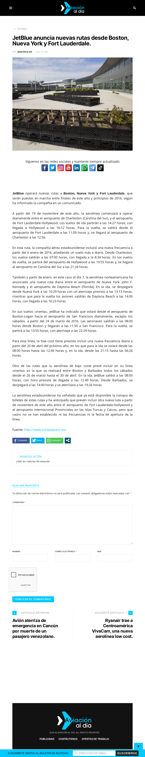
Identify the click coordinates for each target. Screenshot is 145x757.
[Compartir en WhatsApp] (54, 440)
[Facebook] (44, 167)
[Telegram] (92, 167)
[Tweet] (38, 440)
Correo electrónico (66, 551)
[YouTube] (68, 167)
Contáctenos (68, 738)
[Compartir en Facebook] (21, 440)
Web (99, 551)
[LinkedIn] (76, 167)
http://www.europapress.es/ (45, 429)
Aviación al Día (24, 52)
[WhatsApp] (84, 167)
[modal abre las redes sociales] (68, 440)
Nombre (16, 551)
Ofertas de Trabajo (95, 738)
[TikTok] (100, 167)
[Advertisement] (104, 670)
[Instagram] (60, 167)
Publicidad (47, 738)
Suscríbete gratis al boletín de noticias (38, 753)
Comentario (19, 502)
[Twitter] (52, 167)
